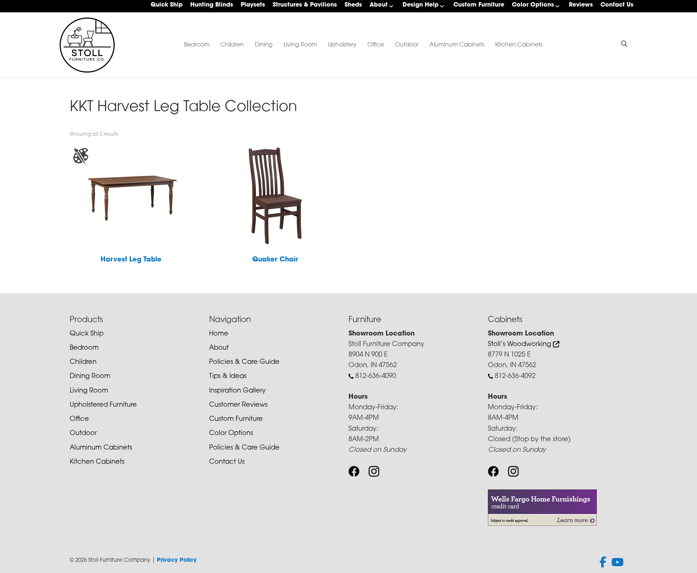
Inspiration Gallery (237, 391)
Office (375, 45)
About (379, 5)
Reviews (581, 5)
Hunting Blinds (211, 5)
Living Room (300, 45)
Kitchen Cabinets (518, 45)
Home (218, 334)
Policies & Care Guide (244, 362)
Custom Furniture (478, 5)
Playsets (253, 5)
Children (232, 45)
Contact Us (616, 5)
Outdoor (407, 45)
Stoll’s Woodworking (520, 344)
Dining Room (90, 376)
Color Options (533, 5)
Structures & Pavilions (305, 5)
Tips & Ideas (227, 376)
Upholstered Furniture (103, 405)
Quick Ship (167, 5)
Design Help (421, 5)
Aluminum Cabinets (456, 45)
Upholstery (342, 45)
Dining (264, 45)
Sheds (353, 5)
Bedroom (196, 45)
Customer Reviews (238, 405)
